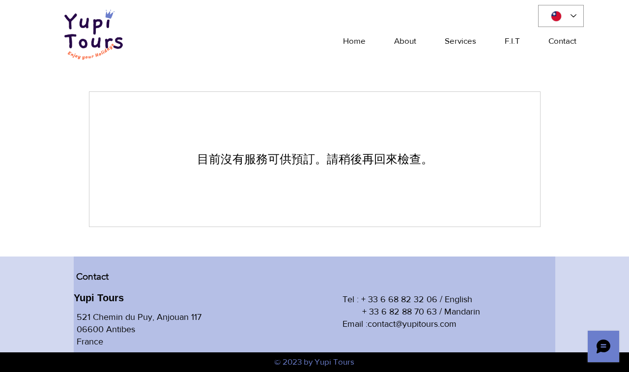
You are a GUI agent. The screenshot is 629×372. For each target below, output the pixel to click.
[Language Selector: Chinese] (561, 16)
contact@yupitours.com (412, 324)
